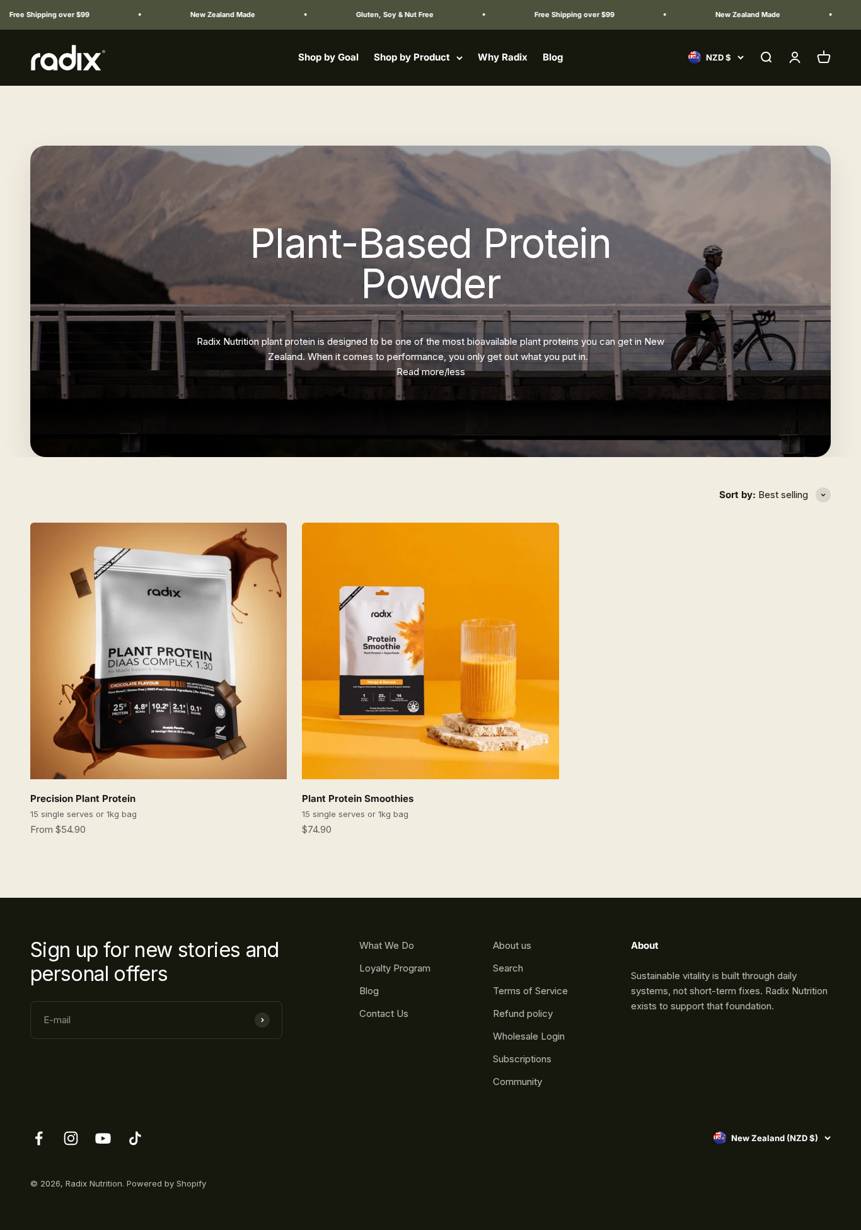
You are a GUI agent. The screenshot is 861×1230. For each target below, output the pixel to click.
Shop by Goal (328, 57)
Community (517, 1082)
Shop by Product (412, 57)
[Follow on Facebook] (38, 1138)
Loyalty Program (394, 968)
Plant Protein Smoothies (357, 798)
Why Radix (503, 57)
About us (512, 945)
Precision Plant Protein (83, 798)
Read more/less (430, 372)
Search (508, 968)
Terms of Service (530, 991)
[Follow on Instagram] (70, 1138)
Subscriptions (522, 1059)
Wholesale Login (529, 1036)
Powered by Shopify (166, 1183)
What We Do (386, 945)
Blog (553, 57)
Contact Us (383, 1013)
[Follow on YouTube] (103, 1138)
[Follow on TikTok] (135, 1138)
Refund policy (523, 1013)
